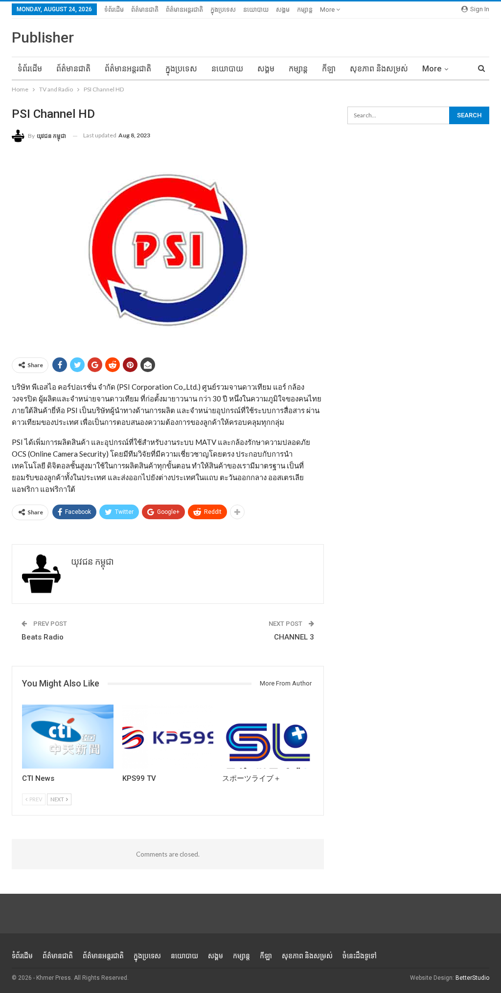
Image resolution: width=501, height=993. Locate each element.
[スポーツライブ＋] (268, 737)
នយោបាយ (256, 9)
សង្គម (283, 9)
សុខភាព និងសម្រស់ (379, 68)
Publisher (43, 37)
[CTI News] (68, 737)
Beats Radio (43, 637)
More (328, 9)
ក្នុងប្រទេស (223, 9)
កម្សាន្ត (305, 9)
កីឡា (329, 68)
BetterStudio (472, 977)
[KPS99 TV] (168, 737)
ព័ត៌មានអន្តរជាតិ (184, 9)
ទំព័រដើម (114, 9)
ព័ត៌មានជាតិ (145, 9)
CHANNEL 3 (294, 637)
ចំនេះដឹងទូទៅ (359, 956)
